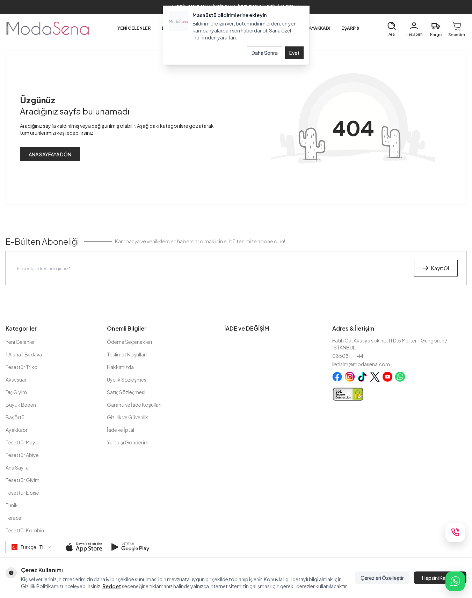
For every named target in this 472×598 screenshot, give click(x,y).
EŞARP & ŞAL (355, 28)
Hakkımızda (120, 367)
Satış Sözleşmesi (126, 392)
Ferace (13, 518)
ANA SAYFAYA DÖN (50, 154)
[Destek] (455, 532)
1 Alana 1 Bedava (24, 354)
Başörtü (15, 417)
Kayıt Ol (440, 268)
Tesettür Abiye (22, 455)
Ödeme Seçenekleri (129, 342)
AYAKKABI (319, 28)
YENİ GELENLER (134, 28)
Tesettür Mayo (22, 442)
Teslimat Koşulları (127, 354)
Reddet (111, 586)
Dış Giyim (16, 392)
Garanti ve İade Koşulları (134, 404)
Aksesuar (16, 379)
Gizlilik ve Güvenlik (127, 417)
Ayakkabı (16, 430)
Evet (294, 53)
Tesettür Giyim (22, 480)
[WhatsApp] (455, 581)
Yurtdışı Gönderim (127, 442)
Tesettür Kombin (25, 530)
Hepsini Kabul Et (440, 578)
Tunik (12, 505)
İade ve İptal (120, 430)
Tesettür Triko (22, 367)
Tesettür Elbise (22, 492)
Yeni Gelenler (20, 342)
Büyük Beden (21, 404)
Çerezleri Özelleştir (382, 578)
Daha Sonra (265, 53)
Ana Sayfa (17, 467)
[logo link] (47, 28)
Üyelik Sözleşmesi (127, 379)
